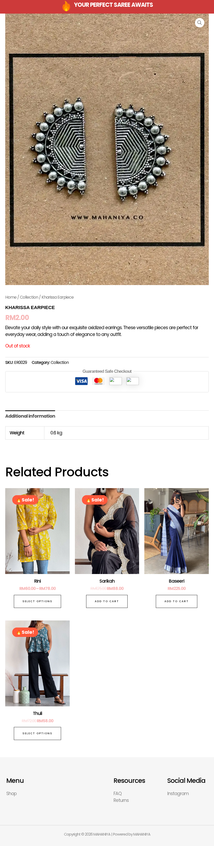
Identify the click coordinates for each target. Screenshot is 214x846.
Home (10, 297)
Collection (29, 297)
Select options (37, 601)
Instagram (178, 793)
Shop (11, 793)
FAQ (118, 793)
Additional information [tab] (30, 416)
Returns (121, 800)
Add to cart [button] (107, 601)
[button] (199, 22)
